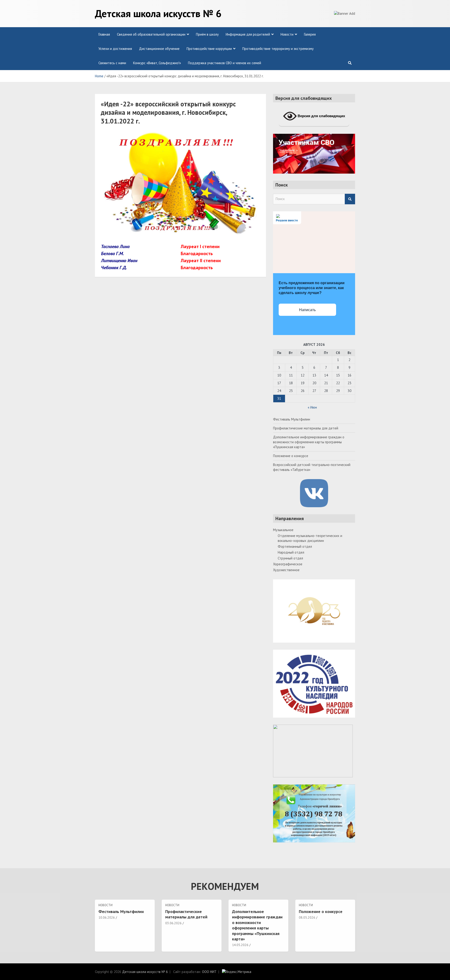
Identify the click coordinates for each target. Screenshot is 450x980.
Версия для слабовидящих (321, 116)
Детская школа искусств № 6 (158, 13)
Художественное (286, 570)
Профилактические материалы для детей (305, 428)
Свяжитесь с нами (112, 63)
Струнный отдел (290, 558)
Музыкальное (283, 530)
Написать (307, 310)
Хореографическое (287, 564)
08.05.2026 (307, 917)
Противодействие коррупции (209, 48)
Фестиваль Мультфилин (291, 419)
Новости (287, 34)
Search (350, 199)
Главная (104, 34)
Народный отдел (291, 552)
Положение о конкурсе (290, 456)
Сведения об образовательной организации (151, 34)
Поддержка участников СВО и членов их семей (224, 63)
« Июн (312, 407)
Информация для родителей (248, 34)
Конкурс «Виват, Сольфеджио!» (157, 63)
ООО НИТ (209, 971)
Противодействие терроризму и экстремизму (278, 48)
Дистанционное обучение (159, 48)
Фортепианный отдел (295, 546)
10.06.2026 (106, 917)
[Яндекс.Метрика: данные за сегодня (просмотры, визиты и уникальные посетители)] (236, 971)
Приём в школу (207, 34)
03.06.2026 (173, 923)
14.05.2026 (240, 945)
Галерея (310, 34)
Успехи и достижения (115, 48)
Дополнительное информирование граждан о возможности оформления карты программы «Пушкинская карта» (308, 442)
